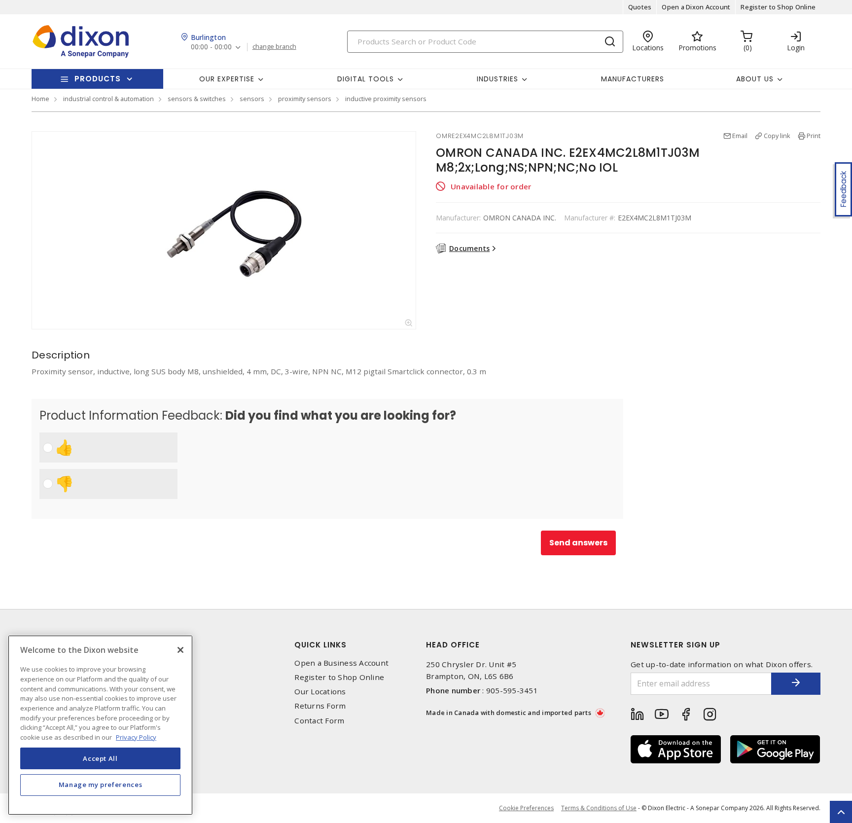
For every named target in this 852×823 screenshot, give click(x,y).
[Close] (180, 650)
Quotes (640, 6)
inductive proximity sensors (385, 98)
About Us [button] (755, 79)
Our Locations (320, 691)
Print (813, 135)
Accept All (100, 757)
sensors (252, 98)
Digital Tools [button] (365, 79)
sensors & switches (197, 98)
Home (40, 98)
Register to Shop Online (778, 6)
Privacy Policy (136, 736)
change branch (274, 47)
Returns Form (320, 706)
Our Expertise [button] (226, 79)
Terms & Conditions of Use (599, 808)
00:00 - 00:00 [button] (211, 47)
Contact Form (319, 720)
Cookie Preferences (526, 808)
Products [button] (97, 78)
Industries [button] (497, 79)
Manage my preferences (100, 784)
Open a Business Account (341, 663)
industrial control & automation (108, 98)
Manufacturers (632, 79)
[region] (100, 725)
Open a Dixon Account (696, 6)
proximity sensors (304, 98)
